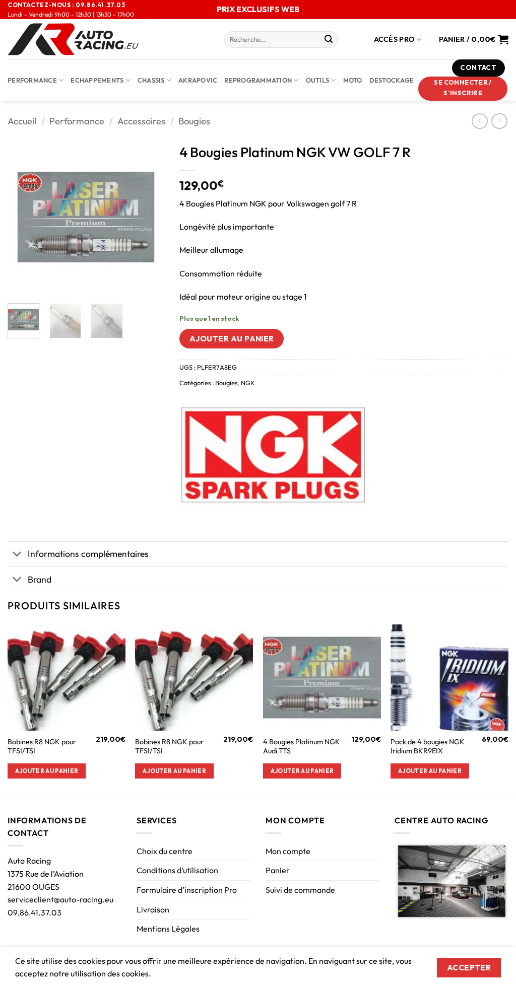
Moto (352, 80)
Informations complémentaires (88, 553)
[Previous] (23, 217)
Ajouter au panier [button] (47, 770)
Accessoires (141, 121)
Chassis (151, 80)
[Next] (149, 217)
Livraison (153, 909)
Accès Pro (394, 39)
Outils (318, 80)
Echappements (97, 80)
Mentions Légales (168, 929)
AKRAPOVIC (197, 80)
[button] (463, 89)
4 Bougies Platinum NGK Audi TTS (301, 746)
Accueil (22, 121)
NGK (248, 383)
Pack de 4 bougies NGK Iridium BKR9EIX (428, 746)
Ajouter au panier (231, 338)
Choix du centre (164, 851)
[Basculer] (17, 555)
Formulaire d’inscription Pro (187, 890)
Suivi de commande (300, 890)
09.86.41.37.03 (34, 912)
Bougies (194, 121)
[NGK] (273, 455)
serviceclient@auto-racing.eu (60, 899)
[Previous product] (499, 121)
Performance (32, 80)
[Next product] (479, 121)
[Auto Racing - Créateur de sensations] (108, 39)
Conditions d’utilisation (177, 870)
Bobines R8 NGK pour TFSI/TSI (42, 746)
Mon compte (288, 851)
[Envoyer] (328, 39)
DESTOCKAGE (391, 80)
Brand (39, 579)
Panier (278, 870)
